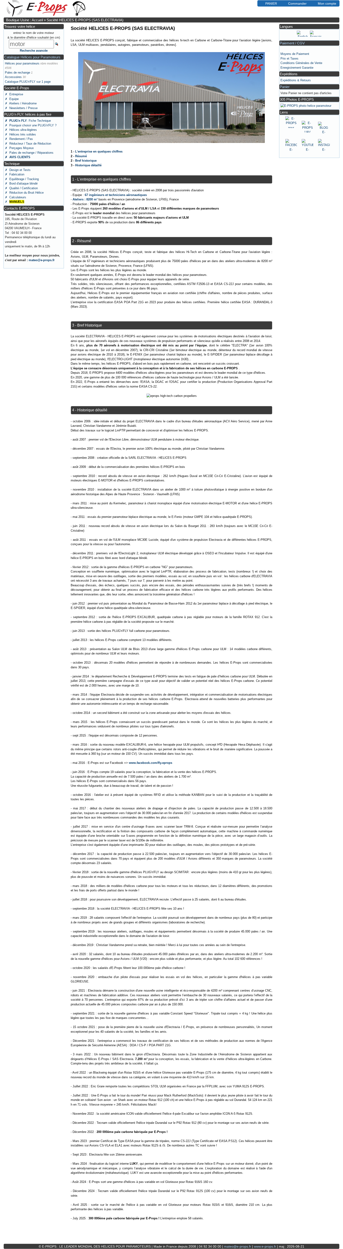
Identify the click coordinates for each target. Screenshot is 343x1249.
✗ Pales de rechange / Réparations (29, 152)
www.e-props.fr (265, 1246)
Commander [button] (297, 3)
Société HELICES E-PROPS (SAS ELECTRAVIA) (85, 20)
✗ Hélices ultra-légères (21, 130)
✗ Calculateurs (15, 197)
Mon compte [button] (327, 3)
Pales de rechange (17, 72)
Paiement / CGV (292, 43)
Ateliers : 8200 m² (85, 199)
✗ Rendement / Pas (19, 139)
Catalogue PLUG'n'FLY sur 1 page (28, 81)
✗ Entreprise (14, 94)
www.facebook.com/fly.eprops (150, 763)
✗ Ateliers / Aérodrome (21, 103)
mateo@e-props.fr (42, 260)
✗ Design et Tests (18, 170)
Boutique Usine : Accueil (24, 20)
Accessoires (13, 77)
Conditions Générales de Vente (301, 63)
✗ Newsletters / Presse (21, 108)
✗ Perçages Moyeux (19, 148)
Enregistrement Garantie (296, 67)
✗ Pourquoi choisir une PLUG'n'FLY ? (30, 125)
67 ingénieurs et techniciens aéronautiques (116, 195)
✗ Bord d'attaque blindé (21, 183)
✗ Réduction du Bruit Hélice (24, 192)
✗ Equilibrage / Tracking (22, 179)
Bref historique (86, 160)
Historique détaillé (88, 165)
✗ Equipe (12, 99)
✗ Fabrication (14, 174)
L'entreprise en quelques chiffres (98, 151)
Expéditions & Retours (295, 80)
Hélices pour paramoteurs (22, 63)
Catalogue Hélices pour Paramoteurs (32, 57)
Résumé (81, 156)
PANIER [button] (271, 3)
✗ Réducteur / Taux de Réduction (28, 143)
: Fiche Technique (28, 120)
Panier (285, 87)
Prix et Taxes (289, 58)
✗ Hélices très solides (20, 134)
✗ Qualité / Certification (21, 188)
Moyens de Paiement (294, 54)
